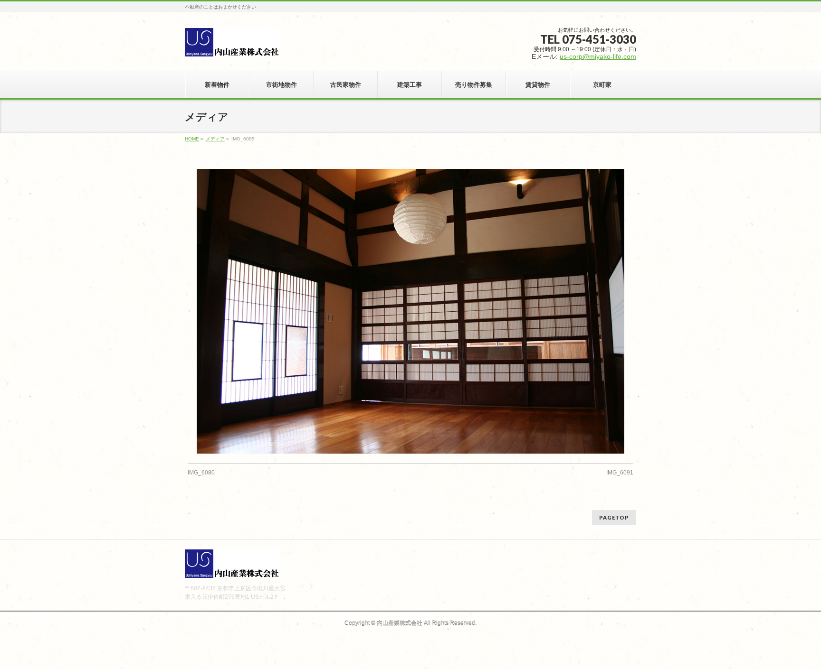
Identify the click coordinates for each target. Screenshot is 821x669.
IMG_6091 (619, 472)
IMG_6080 (201, 472)
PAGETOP (614, 517)
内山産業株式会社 (399, 623)
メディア (215, 138)
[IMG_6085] (410, 311)
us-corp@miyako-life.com (598, 56)
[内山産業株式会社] (232, 45)
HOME (192, 138)
